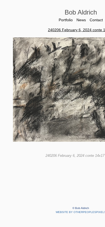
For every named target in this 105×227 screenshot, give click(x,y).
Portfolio (65, 20)
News (81, 20)
